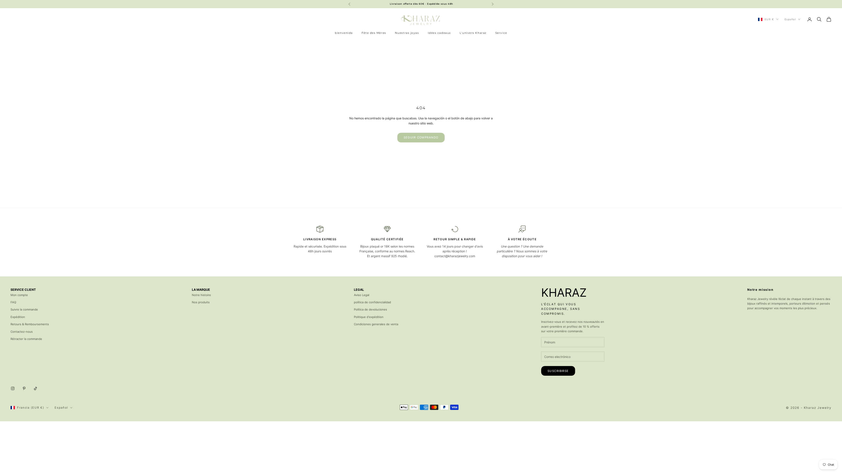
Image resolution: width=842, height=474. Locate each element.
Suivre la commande (24, 309)
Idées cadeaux (439, 32)
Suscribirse (558, 371)
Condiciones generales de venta (376, 324)
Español (790, 19)
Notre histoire (201, 295)
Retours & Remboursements (30, 324)
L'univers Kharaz (473, 32)
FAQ (13, 302)
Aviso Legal (361, 295)
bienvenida (344, 32)
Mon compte (19, 295)
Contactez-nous (22, 331)
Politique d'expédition (369, 317)
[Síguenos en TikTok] (35, 388)
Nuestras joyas (407, 32)
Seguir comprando (421, 137)
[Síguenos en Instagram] (13, 388)
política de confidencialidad (372, 302)
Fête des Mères (374, 32)
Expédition (18, 317)
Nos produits (201, 302)
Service (501, 32)
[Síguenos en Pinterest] (24, 388)
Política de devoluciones (370, 309)
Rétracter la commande (26, 339)
